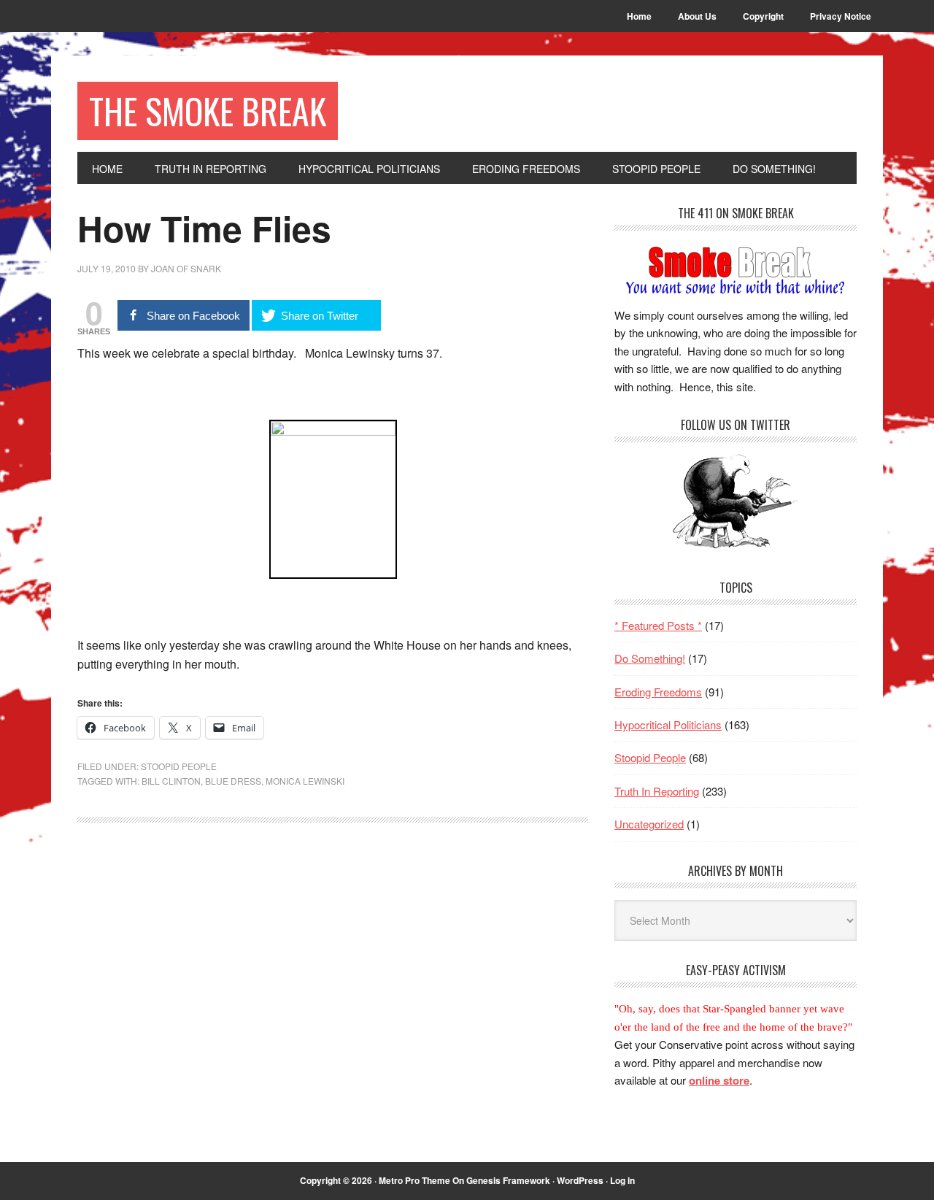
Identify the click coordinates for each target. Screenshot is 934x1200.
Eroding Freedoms (658, 691)
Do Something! (649, 658)
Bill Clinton (171, 780)
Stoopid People (179, 766)
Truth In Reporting (656, 791)
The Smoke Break (207, 110)
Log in (622, 1180)
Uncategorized (649, 823)
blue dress (233, 780)
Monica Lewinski (305, 780)
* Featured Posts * (658, 625)
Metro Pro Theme (414, 1180)
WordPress (580, 1180)
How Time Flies (204, 228)
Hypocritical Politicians (668, 724)
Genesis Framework (508, 1180)
